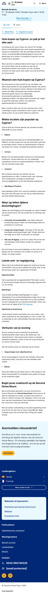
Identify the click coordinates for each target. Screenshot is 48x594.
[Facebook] (4, 575)
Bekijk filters (9, 32)
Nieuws (5, 551)
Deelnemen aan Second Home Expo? (20, 507)
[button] (34, 3)
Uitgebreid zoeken (26, 32)
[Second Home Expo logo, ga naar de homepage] (4, 3)
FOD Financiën (27, 304)
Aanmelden (8, 453)
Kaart (18, 25)
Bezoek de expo (9, 542)
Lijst (8, 25)
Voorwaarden (7, 591)
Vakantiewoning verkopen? (13, 530)
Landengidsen (8, 547)
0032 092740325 (16, 563)
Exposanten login (11, 516)
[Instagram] (10, 575)
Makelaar (8, 511)
